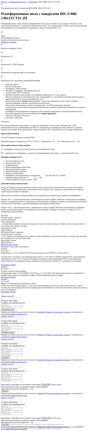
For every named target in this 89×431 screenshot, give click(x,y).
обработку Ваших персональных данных (54, 312)
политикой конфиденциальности (14, 314)
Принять (80, 426)
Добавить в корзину (9, 42)
